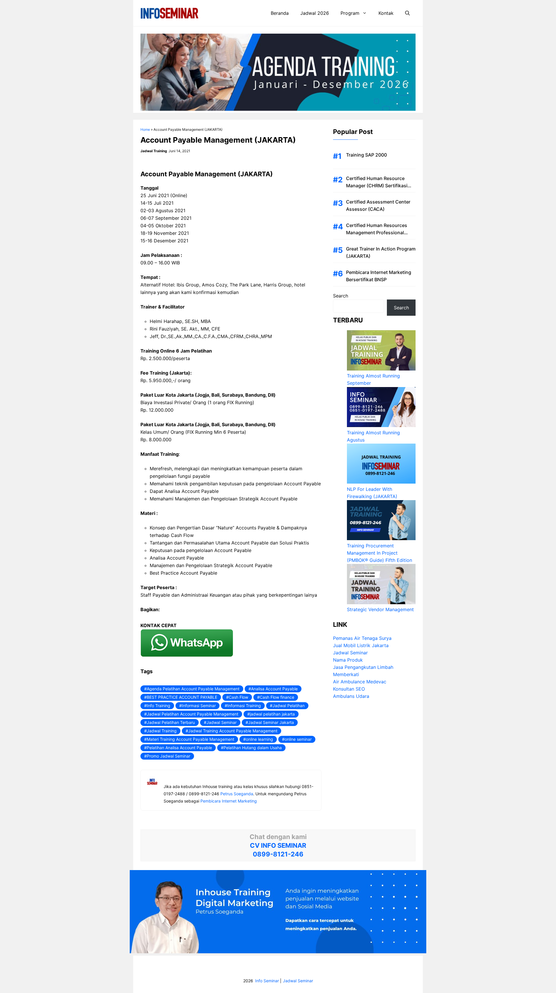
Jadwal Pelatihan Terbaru (171, 722)
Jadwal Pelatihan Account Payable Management (192, 713)
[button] (407, 13)
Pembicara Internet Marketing (228, 800)
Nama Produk (348, 660)
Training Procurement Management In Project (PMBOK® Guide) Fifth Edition (379, 553)
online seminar (298, 739)
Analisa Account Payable (274, 688)
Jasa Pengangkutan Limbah (363, 667)
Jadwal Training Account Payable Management (232, 730)
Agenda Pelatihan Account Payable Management (193, 688)
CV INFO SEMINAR (278, 845)
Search (340, 296)
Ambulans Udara (351, 696)
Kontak (386, 13)
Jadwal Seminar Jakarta (271, 722)
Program (350, 13)
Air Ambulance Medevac (359, 682)
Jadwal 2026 (314, 13)
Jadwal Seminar (221, 722)
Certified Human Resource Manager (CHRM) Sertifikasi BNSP (376, 185)
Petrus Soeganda (236, 793)
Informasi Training (244, 705)
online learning (259, 739)
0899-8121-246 (278, 854)
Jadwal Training (162, 730)
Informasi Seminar (199, 705)
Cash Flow (238, 697)
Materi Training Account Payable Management (190, 739)
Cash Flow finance (277, 697)
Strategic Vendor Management (380, 610)
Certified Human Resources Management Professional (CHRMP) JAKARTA (376, 232)
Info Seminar (267, 980)
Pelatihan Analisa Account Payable (179, 747)
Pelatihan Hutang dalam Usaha (253, 747)
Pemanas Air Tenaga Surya (362, 638)
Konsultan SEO (349, 689)
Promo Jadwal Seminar (168, 756)
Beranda (280, 13)
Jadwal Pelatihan (288, 705)
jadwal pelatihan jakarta (272, 713)
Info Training (158, 705)
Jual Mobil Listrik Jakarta (361, 646)
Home (145, 129)
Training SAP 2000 (366, 155)
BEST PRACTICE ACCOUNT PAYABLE (182, 697)
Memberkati (346, 675)
